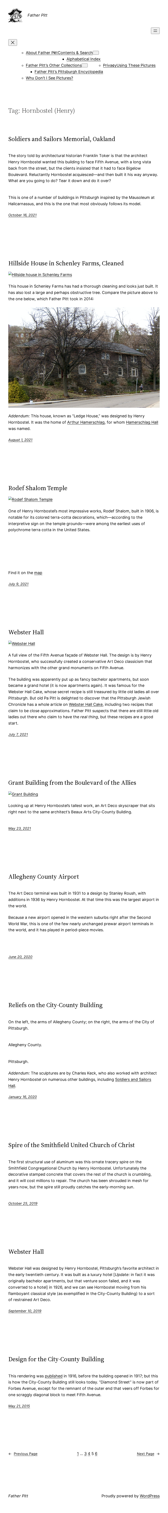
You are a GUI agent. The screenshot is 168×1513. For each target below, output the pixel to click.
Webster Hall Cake (86, 704)
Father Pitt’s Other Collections (54, 65)
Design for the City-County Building (56, 1359)
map (38, 572)
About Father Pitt (42, 52)
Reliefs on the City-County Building (55, 1004)
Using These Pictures (136, 65)
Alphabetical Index (83, 59)
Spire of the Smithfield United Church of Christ (71, 1144)
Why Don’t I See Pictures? (49, 78)
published (54, 1376)
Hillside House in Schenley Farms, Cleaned (66, 263)
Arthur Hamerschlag (86, 422)
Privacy (110, 65)
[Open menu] (155, 30)
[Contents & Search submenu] (96, 53)
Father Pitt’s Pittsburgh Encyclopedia (69, 71)
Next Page (148, 1454)
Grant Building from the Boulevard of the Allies (72, 782)
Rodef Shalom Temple (37, 487)
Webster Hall (26, 632)
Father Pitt (37, 15)
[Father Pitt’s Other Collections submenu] (85, 65)
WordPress (150, 1496)
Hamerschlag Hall (142, 422)
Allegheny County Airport (43, 876)
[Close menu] (12, 42)
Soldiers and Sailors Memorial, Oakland (61, 138)
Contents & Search (75, 52)
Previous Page (22, 1454)
